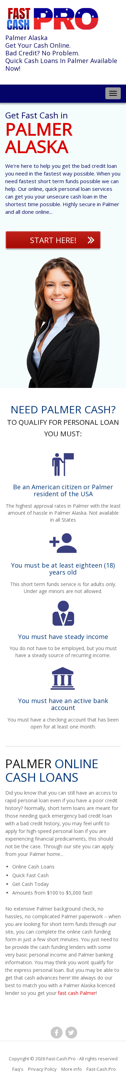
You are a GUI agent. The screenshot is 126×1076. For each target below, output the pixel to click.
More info (71, 1069)
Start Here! (53, 240)
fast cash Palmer (77, 993)
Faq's (17, 1069)
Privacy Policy (42, 1069)
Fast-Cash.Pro (61, 1058)
